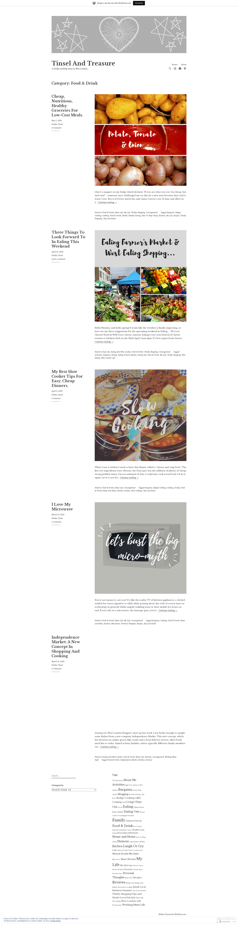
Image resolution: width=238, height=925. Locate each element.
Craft (124, 802)
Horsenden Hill (124, 833)
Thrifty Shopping (138, 212)
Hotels (135, 833)
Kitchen (162, 215)
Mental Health (120, 853)
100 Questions (117, 780)
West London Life (108, 358)
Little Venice (128, 850)
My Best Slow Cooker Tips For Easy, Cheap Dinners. (67, 378)
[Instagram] (175, 68)
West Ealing (116, 901)
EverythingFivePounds (126, 815)
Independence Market (128, 760)
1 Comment (56, 398)
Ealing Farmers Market (127, 355)
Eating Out (142, 355)
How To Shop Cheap (150, 215)
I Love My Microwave (62, 506)
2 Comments (56, 128)
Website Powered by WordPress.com (172, 914)
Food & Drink (108, 212)
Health (124, 215)
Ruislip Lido (130, 883)
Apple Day (128, 785)
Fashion (129, 821)
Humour (123, 841)
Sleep (120, 887)
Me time (134, 853)
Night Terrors (133, 865)
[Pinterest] (184, 68)
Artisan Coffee (138, 785)
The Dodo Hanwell (139, 890)
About (183, 64)
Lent (114, 850)
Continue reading (107, 202)
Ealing (114, 355)
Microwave (115, 624)
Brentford (132, 794)
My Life (127, 212)
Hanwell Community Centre (122, 830)
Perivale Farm (137, 869)
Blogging (123, 794)
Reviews (148, 757)
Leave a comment (58, 259)
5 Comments (56, 522)
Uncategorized (151, 212)
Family (177, 488)
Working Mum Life (133, 904)
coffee (138, 798)
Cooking (105, 215)
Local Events (138, 850)
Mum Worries (128, 859)
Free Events (137, 826)
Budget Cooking (159, 488)
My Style (124, 865)
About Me (129, 780)
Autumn (115, 790)
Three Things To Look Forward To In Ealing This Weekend (68, 239)
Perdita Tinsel (57, 124)
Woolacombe (117, 905)
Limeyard (120, 850)
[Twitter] (169, 68)
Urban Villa (139, 898)
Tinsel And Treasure (83, 63)
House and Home (109, 491)
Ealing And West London (121, 352)
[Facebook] (179, 68)
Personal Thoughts (128, 624)
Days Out (106, 352)
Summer (127, 890)
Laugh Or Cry (133, 846)
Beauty (135, 790)
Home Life (119, 212)
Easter (121, 812)
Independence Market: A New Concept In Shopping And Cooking (66, 646)
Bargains (170, 212)
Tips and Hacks (109, 218)
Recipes (176, 215)
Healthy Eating (134, 215)
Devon (120, 807)
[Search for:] (63, 776)
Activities (98, 355)
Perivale (128, 869)
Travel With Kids (127, 898)
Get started (139, 3)
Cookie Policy (55, 921)
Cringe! (130, 801)
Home (175, 64)
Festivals (138, 821)
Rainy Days (129, 878)
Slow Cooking (136, 491)
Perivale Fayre (117, 873)
